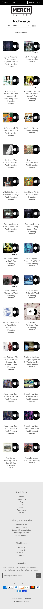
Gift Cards (21, 513)
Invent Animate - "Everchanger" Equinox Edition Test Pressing (11, 60)
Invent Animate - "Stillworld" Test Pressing (32, 293)
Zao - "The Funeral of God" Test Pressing (11, 261)
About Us (21, 547)
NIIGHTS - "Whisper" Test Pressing (32, 325)
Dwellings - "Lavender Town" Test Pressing (32, 162)
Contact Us (21, 550)
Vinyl (21, 502)
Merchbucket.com (24, 599)
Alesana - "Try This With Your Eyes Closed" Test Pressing (32, 95)
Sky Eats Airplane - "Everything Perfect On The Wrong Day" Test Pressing (32, 361)
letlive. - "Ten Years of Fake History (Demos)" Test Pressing (11, 326)
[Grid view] (33, 25)
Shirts (21, 497)
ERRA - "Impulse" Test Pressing (32, 58)
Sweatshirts (21, 499)
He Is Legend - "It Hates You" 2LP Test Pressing (11, 130)
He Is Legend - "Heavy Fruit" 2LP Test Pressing (32, 261)
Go (38, 575)
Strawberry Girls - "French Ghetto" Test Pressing (32, 396)
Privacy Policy (21, 525)
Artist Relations (21, 553)
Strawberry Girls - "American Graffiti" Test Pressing (11, 396)
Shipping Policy (21, 527)
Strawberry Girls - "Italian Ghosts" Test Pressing (11, 428)
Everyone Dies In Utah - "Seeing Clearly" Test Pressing (32, 228)
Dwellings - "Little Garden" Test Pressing (32, 194)
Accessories (21, 510)
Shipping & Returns (21, 533)
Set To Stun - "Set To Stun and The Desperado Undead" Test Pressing (11, 362)
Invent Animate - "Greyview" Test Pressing (11, 293)
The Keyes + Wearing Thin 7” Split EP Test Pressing (11, 461)
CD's (21, 505)
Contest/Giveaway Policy (21, 530)
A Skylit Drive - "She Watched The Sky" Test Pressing (11, 194)
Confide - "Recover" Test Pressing (32, 129)
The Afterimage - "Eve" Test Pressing (32, 459)
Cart (35, 2)
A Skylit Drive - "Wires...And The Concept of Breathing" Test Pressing (11, 96)
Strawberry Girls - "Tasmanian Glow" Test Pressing (32, 428)
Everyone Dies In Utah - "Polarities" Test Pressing (11, 226)
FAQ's (21, 555)
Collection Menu (21, 32)
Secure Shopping (21, 535)
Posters (21, 507)
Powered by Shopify (21, 601)
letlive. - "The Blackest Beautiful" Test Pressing (11, 162)
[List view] (35, 25)
